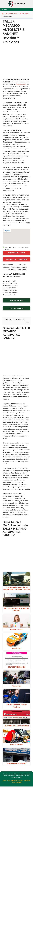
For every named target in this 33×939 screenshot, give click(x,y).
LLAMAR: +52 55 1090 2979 (16, 259)
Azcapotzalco (5, 15)
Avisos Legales (6, 780)
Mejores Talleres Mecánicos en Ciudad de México (17, 13)
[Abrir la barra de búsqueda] (30, 9)
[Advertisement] (16, 61)
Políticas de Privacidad (17, 780)
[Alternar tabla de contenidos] (26, 322)
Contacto (18, 782)
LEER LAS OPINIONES (16, 308)
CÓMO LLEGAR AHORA (16, 253)
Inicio (3, 13)
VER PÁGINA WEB (16, 300)
